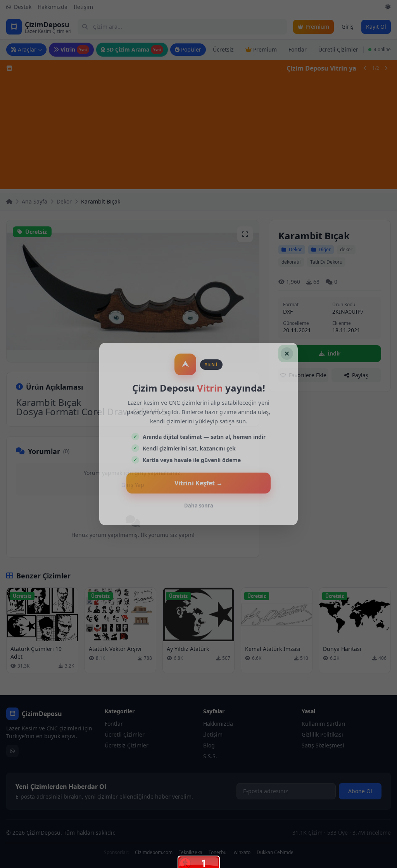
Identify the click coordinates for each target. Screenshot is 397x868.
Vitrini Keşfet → (198, 483)
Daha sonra (198, 505)
